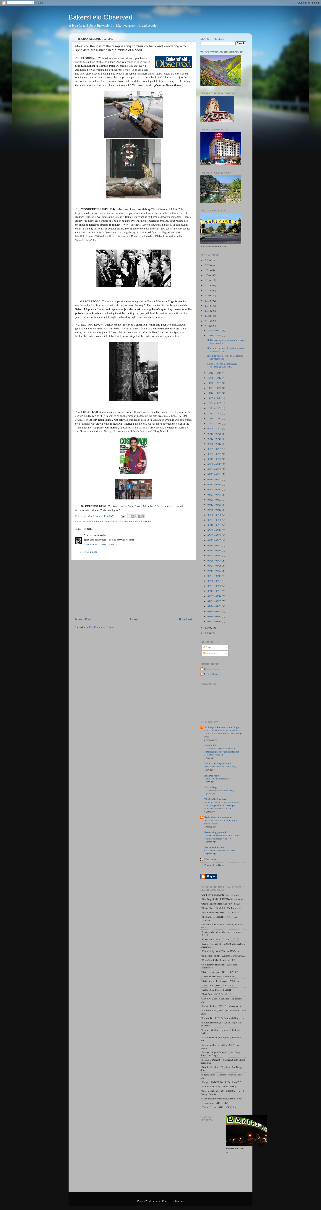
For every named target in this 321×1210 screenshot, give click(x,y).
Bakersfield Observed (100, 17)
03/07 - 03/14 (214, 576)
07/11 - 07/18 (214, 484)
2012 (207, 315)
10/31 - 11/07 (214, 403)
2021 (207, 270)
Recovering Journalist (216, 832)
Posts (208, 647)
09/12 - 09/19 (214, 438)
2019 (207, 280)
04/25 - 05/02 (214, 540)
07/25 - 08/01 (214, 474)
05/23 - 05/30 (214, 520)
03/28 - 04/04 (214, 560)
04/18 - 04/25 (214, 545)
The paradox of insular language (219, 790)
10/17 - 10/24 (214, 413)
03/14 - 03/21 (214, 570)
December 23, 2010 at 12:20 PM (100, 544)
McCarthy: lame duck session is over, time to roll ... (226, 341)
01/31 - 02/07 (214, 601)
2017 (207, 290)
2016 (207, 295)
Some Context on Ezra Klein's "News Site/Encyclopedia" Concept (222, 837)
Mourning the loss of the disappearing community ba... (226, 349)
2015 (207, 300)
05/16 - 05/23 (214, 525)
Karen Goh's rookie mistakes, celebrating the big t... (222, 365)
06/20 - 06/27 (214, 499)
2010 (207, 326)
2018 (207, 285)
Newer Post (83, 619)
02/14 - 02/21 (214, 591)
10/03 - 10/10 (214, 423)
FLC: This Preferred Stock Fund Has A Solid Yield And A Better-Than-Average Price (223, 733)
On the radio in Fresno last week (219, 850)
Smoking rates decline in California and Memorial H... (225, 357)
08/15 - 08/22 (214, 459)
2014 (207, 305)
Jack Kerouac (130, 521)
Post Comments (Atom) (101, 627)
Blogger (179, 1201)
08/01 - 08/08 (214, 469)
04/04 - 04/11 (214, 555)
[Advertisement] (133, 588)
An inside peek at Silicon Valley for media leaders (221, 822)
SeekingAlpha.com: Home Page (221, 727)
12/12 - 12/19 (214, 372)
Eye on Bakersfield (214, 847)
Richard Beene (211, 669)
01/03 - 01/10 (214, 621)
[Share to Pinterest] (143, 516)
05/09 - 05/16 (214, 530)
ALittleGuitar (91, 535)
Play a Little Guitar (215, 865)
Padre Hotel (145, 521)
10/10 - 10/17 (214, 418)
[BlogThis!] (132, 516)
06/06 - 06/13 (214, 509)
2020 (207, 275)
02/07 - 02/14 (214, 596)
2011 (207, 321)
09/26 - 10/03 (214, 428)
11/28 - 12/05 (214, 383)
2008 (207, 633)
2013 (207, 310)
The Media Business (215, 799)
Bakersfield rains (114, 521)
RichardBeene (211, 674)
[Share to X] (136, 516)
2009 (207, 627)
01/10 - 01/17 (214, 616)
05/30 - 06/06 (214, 515)
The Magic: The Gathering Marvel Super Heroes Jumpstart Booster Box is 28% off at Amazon (222, 751)
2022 (207, 265)
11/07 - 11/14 (214, 398)
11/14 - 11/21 (214, 393)
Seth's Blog (210, 787)
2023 (207, 260)
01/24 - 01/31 (214, 606)
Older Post (184, 619)
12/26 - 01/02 (214, 330)
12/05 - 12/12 (214, 377)
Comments (211, 653)
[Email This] (129, 516)
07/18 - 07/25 (214, 479)
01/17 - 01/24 (214, 611)
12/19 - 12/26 (214, 335)
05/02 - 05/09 (214, 535)
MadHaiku (210, 859)
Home (134, 619)
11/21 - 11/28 (214, 388)
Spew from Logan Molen (217, 763)
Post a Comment (88, 551)
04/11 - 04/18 (214, 550)
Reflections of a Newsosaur (219, 817)
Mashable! (210, 745)
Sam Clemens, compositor (216, 778)
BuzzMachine (211, 775)
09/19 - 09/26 (214, 433)
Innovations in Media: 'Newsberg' (220, 766)
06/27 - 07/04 (214, 494)
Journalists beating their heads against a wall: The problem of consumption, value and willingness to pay (223, 805)
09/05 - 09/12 (214, 443)
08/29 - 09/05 (214, 449)
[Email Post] (122, 516)
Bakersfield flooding (93, 521)
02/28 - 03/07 (214, 581)
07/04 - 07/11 (214, 489)
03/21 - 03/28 (214, 565)
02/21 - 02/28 (214, 586)
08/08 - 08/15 (214, 464)
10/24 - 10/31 (214, 408)
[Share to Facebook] (140, 516)
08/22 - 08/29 (214, 454)
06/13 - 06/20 (214, 504)
